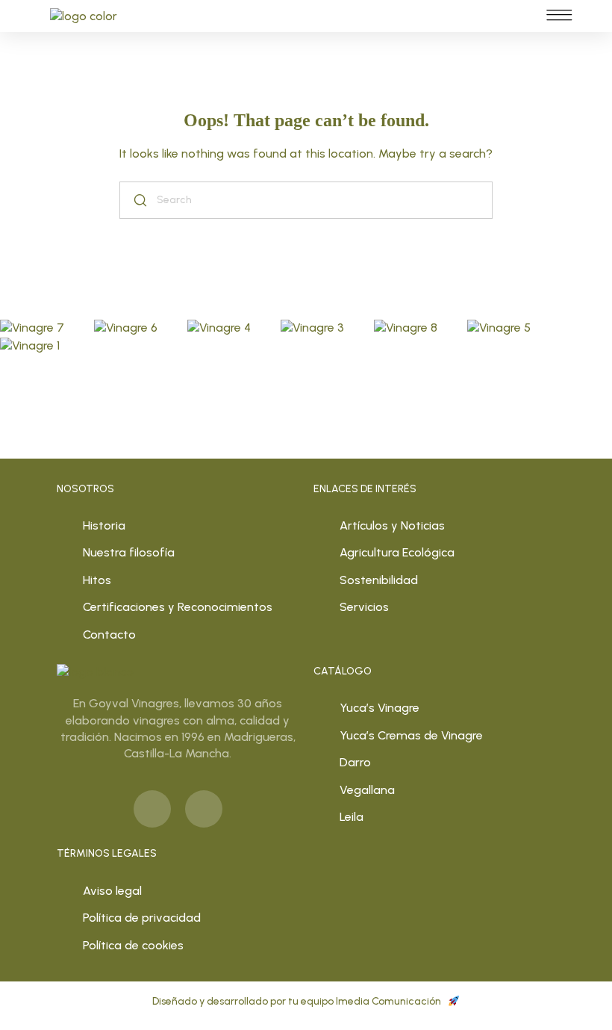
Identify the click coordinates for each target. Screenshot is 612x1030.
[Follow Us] (32, 328)
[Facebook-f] (152, 809)
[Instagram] (203, 809)
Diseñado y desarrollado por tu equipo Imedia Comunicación (297, 1001)
